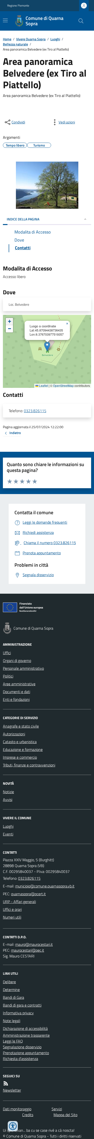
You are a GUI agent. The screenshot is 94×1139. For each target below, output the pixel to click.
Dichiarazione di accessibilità (25, 1028)
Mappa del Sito (65, 1115)
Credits (27, 1115)
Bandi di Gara (13, 997)
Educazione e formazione (23, 749)
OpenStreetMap (63, 386)
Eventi (8, 834)
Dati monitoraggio (17, 1109)
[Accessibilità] (13, 1126)
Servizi (57, 1109)
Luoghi (55, 39)
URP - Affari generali (19, 901)
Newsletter (12, 1090)
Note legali (11, 1021)
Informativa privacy (18, 1013)
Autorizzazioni (14, 734)
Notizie (8, 792)
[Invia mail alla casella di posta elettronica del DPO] (34, 944)
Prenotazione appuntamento (26, 1053)
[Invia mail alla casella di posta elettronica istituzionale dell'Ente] (44, 886)
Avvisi (7, 799)
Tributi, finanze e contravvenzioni (29, 765)
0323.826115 (35, 411)
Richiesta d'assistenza (20, 1058)
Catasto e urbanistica (20, 742)
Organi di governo (17, 660)
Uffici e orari (12, 909)
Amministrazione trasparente (26, 1035)
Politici (8, 676)
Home (7, 39)
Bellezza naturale (15, 44)
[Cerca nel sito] (79, 21)
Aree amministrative (19, 684)
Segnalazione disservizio (22, 1047)
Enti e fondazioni (16, 699)
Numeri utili (12, 917)
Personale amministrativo (23, 668)
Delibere (9, 982)
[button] (47, 346)
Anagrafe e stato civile (21, 726)
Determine (11, 989)
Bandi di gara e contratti (22, 1005)
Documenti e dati (16, 692)
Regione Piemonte (18, 5)
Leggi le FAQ (13, 1041)
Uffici (7, 653)
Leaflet (43, 386)
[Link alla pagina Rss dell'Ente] (6, 1083)
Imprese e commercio (20, 757)
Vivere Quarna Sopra (31, 39)
